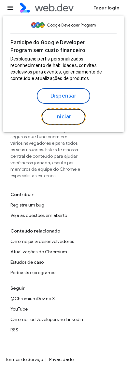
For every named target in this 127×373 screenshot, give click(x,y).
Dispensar (63, 96)
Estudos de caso (27, 262)
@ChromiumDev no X (32, 298)
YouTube (19, 309)
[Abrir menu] (10, 8)
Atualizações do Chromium (38, 252)
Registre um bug (27, 205)
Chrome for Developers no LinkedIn (46, 319)
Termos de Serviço (24, 359)
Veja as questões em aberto (38, 215)
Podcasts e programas (33, 272)
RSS (14, 330)
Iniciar (63, 116)
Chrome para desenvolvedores (42, 241)
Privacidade (61, 359)
